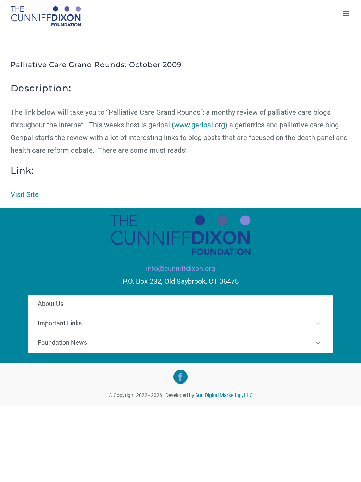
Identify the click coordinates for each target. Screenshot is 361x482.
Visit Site (25, 194)
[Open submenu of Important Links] (318, 323)
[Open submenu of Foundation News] (318, 342)
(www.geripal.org (198, 125)
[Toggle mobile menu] (346, 13)
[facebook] (180, 377)
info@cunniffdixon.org (180, 268)
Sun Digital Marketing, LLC (224, 395)
